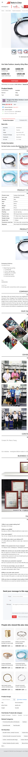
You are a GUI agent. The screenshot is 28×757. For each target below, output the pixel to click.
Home (2, 10)
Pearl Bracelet (16, 725)
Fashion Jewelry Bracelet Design (10, 739)
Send (14, 616)
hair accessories (19, 702)
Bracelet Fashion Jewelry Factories (11, 732)
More (2, 746)
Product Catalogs (22, 699)
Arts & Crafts (8, 10)
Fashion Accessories (16, 10)
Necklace (25, 722)
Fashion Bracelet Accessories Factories (12, 736)
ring (2, 702)
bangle (3, 708)
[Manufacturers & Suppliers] (14, 2)
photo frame (4, 705)
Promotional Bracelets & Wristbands (11, 722)
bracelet (17, 708)
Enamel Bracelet (6, 725)
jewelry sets (17, 705)
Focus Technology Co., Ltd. (18, 751)
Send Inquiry (14, 81)
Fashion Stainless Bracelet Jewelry (11, 743)
